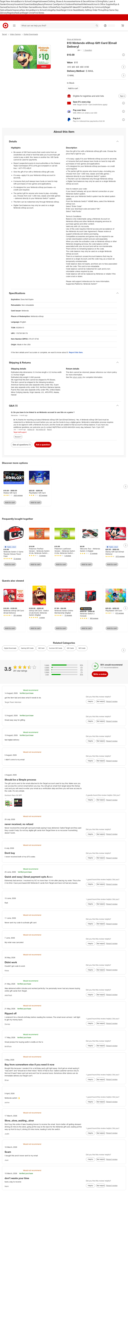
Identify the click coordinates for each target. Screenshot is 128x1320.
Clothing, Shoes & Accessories (61, 1)
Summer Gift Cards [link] (55, 648)
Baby (35, 4)
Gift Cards (82, 7)
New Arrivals (26, 10)
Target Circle (28, 13)
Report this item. (76, 352)
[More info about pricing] (123, 54)
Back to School (24, 1)
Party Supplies (62, 7)
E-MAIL (71, 75)
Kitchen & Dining (95, 1)
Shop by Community (96, 7)
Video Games (29, 7)
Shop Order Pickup (95, 10)
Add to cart (73, 88)
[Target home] (5, 26)
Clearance (16, 10)
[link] (74, 50)
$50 (82, 67)
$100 (86, 67)
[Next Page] (124, 67)
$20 (73, 67)
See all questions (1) (22, 444)
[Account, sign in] (110, 25)
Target (4, 34)
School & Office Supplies (102, 4)
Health (80, 4)
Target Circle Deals (69, 10)
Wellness (87, 4)
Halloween (43, 1)
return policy (77, 377)
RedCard (19, 13)
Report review (112, 701)
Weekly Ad (82, 10)
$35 (77, 67)
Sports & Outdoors (65, 4)
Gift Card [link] (41, 648)
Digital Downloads (31, 34)
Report (49, 429)
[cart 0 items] (123, 25)
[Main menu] (14, 25)
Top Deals (57, 10)
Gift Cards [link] (70, 648)
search (97, 26)
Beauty (41, 4)
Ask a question (43, 444)
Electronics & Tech (14, 7)
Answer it (18, 437)
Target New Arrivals (8, 1)
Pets (75, 4)
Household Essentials (23, 4)
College (34, 1)
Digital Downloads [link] (10, 648)
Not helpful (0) (41, 429)
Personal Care (50, 4)
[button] (74, 50)
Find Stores (39, 13)
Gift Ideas (73, 7)
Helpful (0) (30, 429)
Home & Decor (81, 1)
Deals (9, 10)
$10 (69, 67)
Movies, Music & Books (45, 7)
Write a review (99, 674)
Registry (11, 13)
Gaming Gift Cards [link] (27, 648)
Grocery (10, 4)
